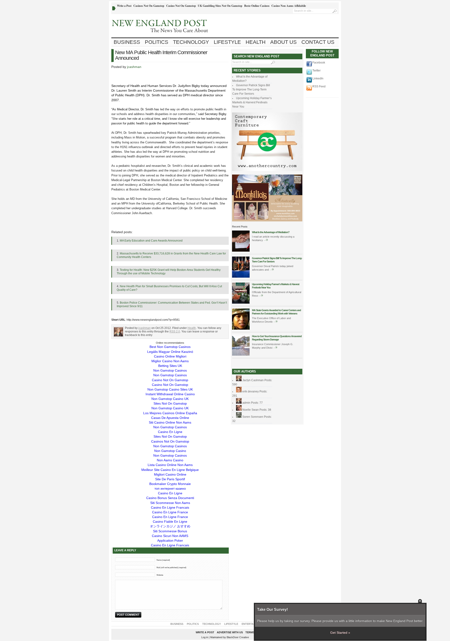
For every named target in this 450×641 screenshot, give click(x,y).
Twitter (316, 70)
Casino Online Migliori (170, 356)
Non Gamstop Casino (170, 451)
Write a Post (124, 6)
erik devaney (250, 391)
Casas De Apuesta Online (170, 418)
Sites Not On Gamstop (170, 403)
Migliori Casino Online (170, 474)
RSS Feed (319, 86)
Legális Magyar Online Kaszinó (170, 352)
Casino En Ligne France (170, 512)
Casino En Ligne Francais (170, 507)
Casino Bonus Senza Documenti (170, 498)
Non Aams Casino (170, 460)
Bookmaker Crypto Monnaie (170, 484)
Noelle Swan (250, 409)
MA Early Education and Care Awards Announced (151, 240)
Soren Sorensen (253, 416)
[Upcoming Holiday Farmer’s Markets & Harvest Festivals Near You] (241, 302)
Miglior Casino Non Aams (170, 361)
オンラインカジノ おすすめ (170, 526)
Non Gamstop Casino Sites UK (170, 389)
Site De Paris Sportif (170, 479)
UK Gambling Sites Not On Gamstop (220, 6)
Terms (249, 632)
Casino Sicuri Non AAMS (170, 536)
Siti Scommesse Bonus (170, 531)
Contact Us (317, 42)
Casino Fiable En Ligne (170, 521)
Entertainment (252, 623)
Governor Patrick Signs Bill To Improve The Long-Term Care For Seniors (251, 89)
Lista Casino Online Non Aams (170, 465)
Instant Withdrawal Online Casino (170, 394)
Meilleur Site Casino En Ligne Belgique (170, 470)
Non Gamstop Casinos (170, 370)
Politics (156, 42)
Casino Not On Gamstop (181, 6)
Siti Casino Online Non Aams (170, 422)
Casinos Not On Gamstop (148, 6)
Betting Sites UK (170, 366)
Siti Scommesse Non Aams (170, 503)
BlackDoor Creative (238, 637)
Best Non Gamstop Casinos (170, 347)
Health (256, 42)
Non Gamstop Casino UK (170, 399)
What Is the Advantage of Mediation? (270, 232)
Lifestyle (227, 42)
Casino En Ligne (170, 432)
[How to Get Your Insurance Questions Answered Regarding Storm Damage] (241, 354)
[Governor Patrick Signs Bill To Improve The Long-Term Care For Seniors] (241, 276)
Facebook (318, 62)
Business (127, 42)
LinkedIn (317, 78)
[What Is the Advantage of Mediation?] (241, 250)
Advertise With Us (230, 632)
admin (246, 402)
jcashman (134, 67)
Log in (204, 637)
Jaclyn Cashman (253, 380)
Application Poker (170, 540)
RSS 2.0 (174, 331)
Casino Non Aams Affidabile (288, 6)
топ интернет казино (170, 488)
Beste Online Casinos (257, 6)
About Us (283, 42)
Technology (191, 42)
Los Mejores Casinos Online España (170, 413)
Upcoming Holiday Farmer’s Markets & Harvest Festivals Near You (252, 102)
